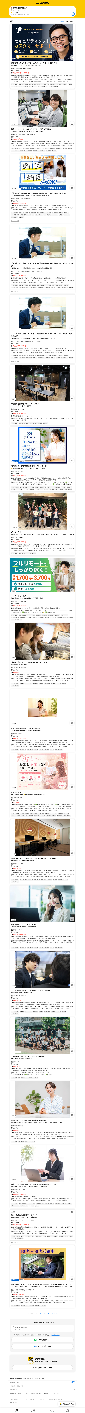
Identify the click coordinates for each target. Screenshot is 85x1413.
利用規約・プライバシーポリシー (39, 1399)
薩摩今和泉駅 (34, 1393)
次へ (53, 1313)
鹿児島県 (20, 1393)
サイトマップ (25, 1399)
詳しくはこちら (56, 1335)
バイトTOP (13, 1393)
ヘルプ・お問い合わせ (15, 1399)
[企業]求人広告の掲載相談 (55, 1399)
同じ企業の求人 (15, 221)
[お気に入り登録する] (72, 57)
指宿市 (27, 1393)
